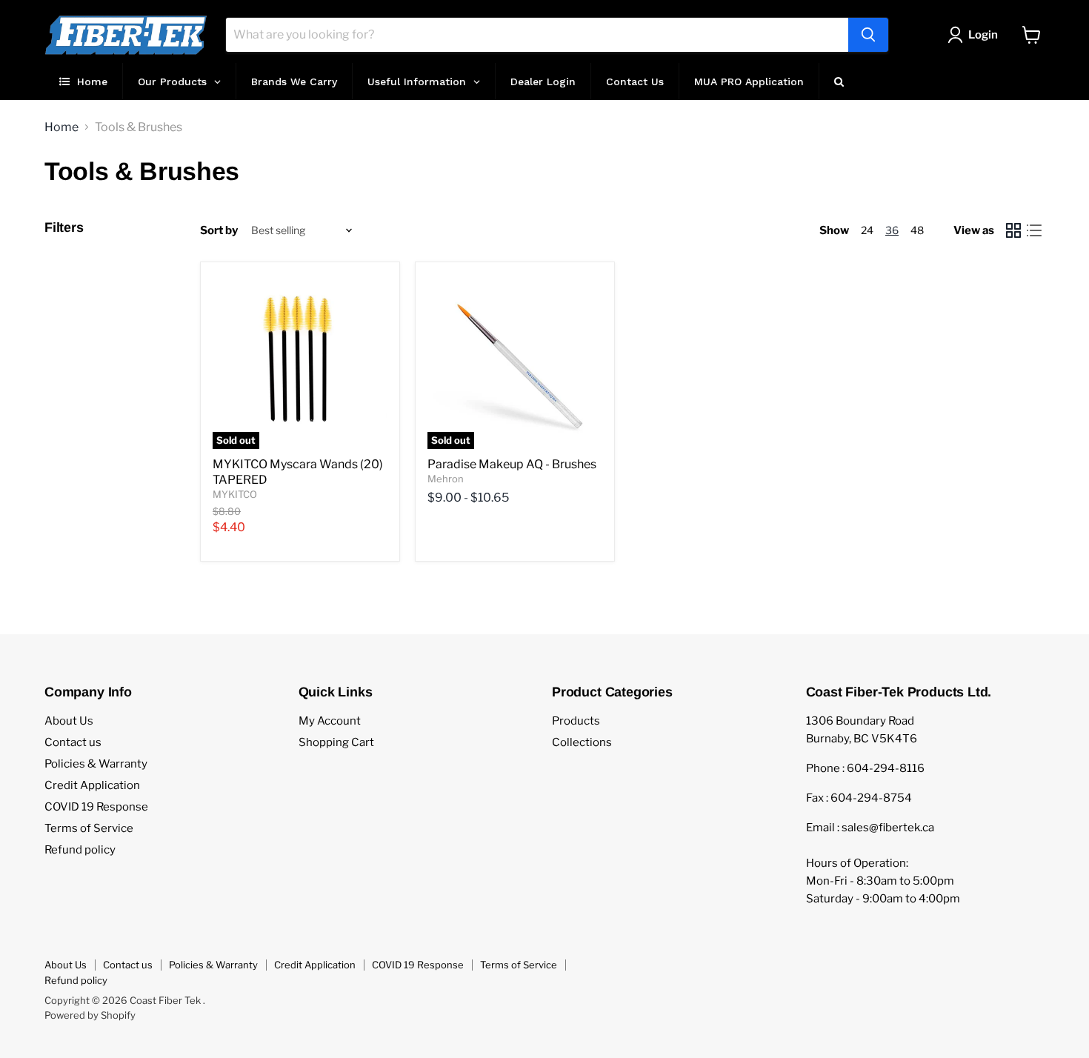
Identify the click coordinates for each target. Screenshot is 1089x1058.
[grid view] (1013, 230)
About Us (68, 721)
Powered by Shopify (90, 1015)
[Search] (868, 35)
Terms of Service (88, 828)
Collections (582, 742)
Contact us (72, 742)
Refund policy (80, 849)
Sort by (219, 230)
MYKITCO (235, 494)
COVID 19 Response (96, 807)
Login (983, 34)
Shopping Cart (336, 742)
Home (61, 127)
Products (576, 721)
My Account (330, 721)
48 (917, 230)
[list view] (1034, 230)
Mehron (445, 479)
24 (867, 230)
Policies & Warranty (95, 764)
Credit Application (92, 785)
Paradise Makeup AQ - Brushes (511, 464)
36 (892, 230)
